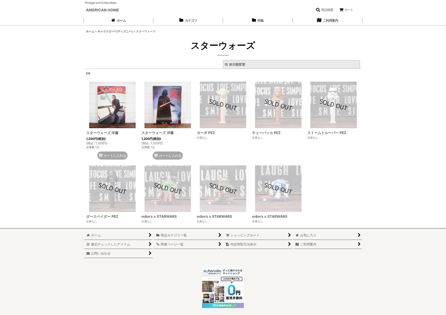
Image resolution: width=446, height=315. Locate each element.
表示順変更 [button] (237, 64)
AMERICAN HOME (102, 10)
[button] (324, 10)
